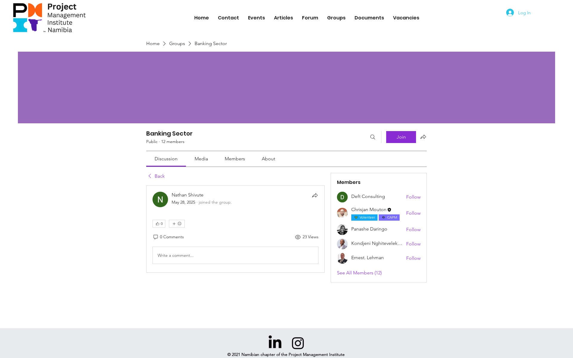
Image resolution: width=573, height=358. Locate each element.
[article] (235, 229)
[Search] (372, 137)
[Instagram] (298, 343)
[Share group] (423, 136)
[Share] (314, 195)
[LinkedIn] (275, 343)
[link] (166, 159)
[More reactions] (177, 224)
